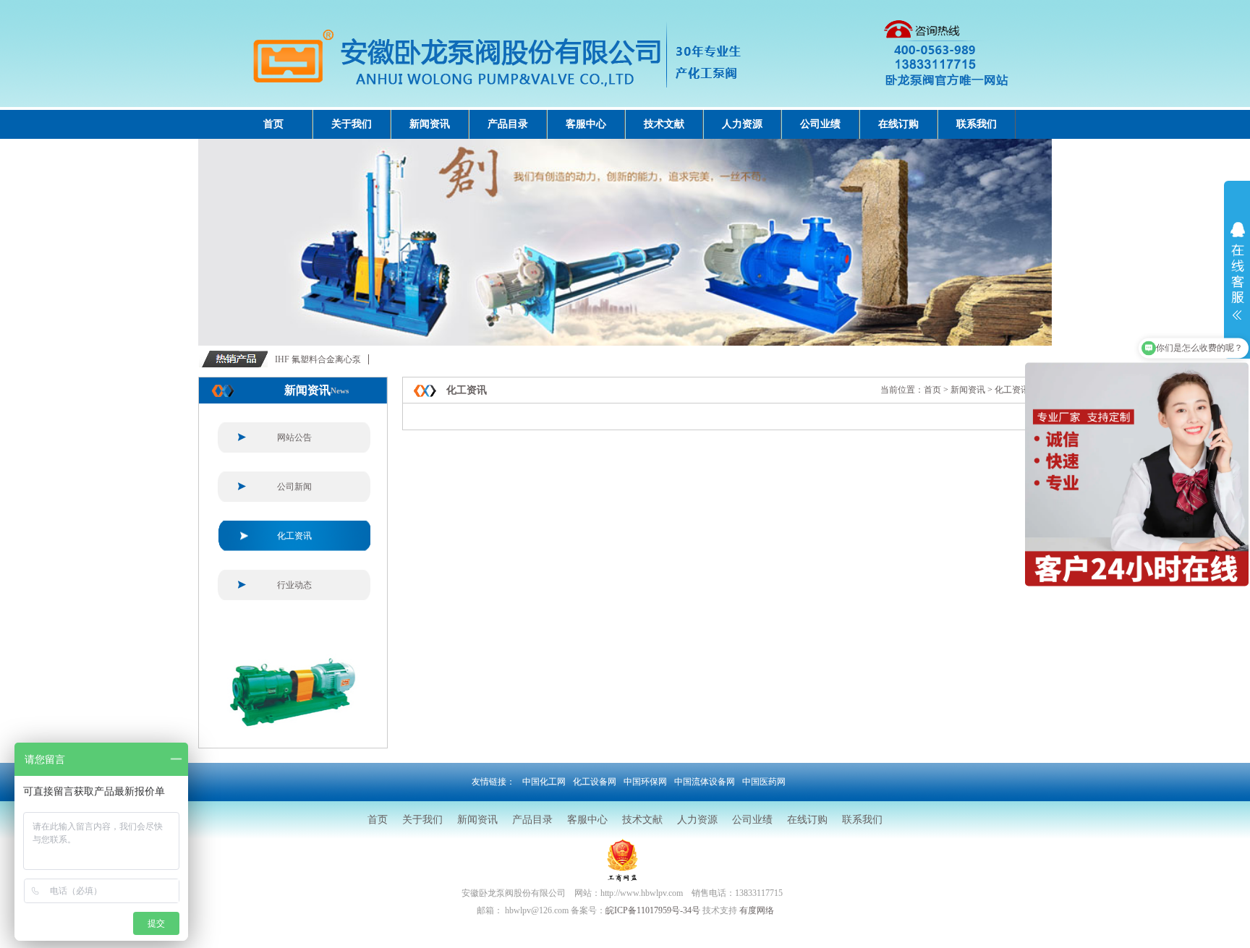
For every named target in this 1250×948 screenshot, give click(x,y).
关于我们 (351, 124)
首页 (273, 124)
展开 (1237, 279)
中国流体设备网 (704, 782)
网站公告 (294, 437)
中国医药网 (764, 782)
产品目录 (508, 124)
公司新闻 (294, 487)
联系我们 (976, 124)
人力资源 (742, 124)
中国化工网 (544, 782)
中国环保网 (645, 782)
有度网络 (756, 910)
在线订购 (898, 124)
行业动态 (294, 585)
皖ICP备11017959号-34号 (652, 910)
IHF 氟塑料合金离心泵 (318, 359)
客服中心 (586, 124)
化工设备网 (594, 782)
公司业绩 (820, 124)
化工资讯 (294, 536)
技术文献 (664, 124)
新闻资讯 (429, 124)
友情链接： (493, 782)
